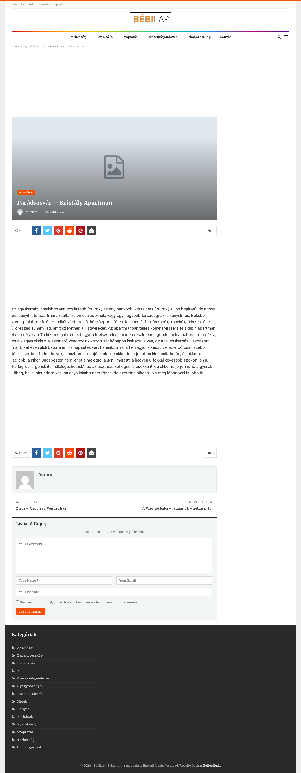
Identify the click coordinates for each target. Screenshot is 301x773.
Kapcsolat (58, 4)
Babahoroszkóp (198, 37)
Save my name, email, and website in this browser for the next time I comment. (80, 602)
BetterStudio (212, 765)
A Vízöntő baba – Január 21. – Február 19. (177, 508)
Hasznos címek (29, 694)
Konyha (226, 37)
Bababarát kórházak (22, 4)
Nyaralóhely (26, 192)
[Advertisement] (150, 82)
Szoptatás (129, 37)
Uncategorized (29, 747)
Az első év (105, 37)
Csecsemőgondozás (161, 37)
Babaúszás (26, 663)
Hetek (22, 701)
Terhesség (78, 37)
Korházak (25, 717)
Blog (21, 671)
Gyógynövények (30, 686)
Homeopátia (43, 4)
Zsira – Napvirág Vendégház (41, 508)
